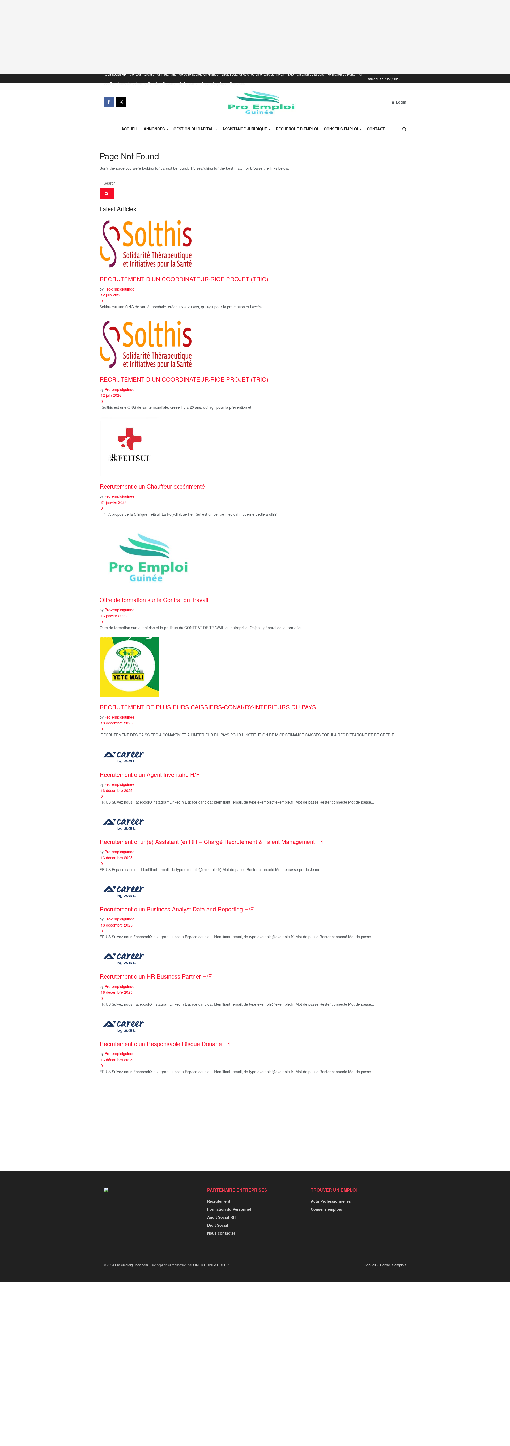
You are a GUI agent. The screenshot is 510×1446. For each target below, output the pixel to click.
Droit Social (217, 1225)
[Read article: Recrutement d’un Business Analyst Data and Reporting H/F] (255, 889)
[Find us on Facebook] (109, 102)
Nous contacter (221, 1233)
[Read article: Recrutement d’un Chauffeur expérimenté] (255, 446)
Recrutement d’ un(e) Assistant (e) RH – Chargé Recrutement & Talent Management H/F (213, 841)
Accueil (129, 128)
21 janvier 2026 (113, 502)
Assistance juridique (244, 128)
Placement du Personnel (180, 83)
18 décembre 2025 (116, 723)
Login (400, 102)
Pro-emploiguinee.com (131, 1264)
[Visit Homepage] (259, 102)
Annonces (154, 128)
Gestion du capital (193, 128)
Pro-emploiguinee (119, 289)
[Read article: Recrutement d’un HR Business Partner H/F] (255, 956)
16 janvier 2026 (113, 615)
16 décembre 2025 (116, 790)
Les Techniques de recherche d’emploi (132, 83)
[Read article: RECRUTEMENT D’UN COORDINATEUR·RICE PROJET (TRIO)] (255, 242)
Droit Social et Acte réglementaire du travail (253, 74)
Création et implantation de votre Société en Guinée (181, 74)
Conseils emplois (326, 1209)
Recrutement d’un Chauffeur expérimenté (152, 486)
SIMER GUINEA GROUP (210, 1264)
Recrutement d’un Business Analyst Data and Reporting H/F (177, 909)
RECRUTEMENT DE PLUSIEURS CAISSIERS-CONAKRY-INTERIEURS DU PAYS (208, 707)
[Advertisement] (255, 37)
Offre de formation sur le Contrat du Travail (154, 599)
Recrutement (239, 83)
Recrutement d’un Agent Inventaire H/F (149, 774)
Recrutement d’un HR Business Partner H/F (156, 976)
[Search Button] (404, 129)
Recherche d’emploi (297, 128)
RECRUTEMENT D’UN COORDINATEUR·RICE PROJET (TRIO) (184, 279)
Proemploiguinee (214, 83)
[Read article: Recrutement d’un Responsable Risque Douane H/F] (255, 1024)
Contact (135, 74)
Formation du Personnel (344, 74)
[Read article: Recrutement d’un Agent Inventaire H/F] (255, 754)
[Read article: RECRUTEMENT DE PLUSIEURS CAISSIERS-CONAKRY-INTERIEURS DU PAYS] (255, 667)
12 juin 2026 (110, 294)
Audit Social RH (115, 74)
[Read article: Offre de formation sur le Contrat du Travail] (255, 557)
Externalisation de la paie (305, 74)
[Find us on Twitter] (121, 102)
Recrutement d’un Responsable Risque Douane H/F (166, 1043)
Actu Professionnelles (331, 1201)
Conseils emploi (341, 128)
